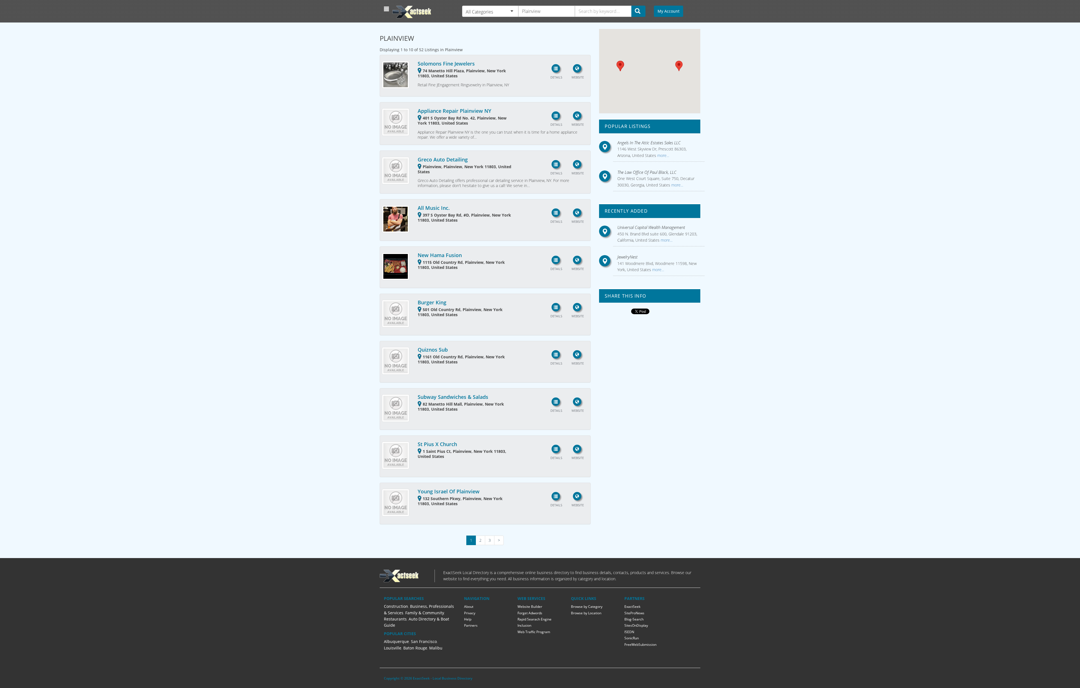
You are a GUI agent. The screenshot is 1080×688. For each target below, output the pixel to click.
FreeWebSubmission (640, 644)
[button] (387, 9)
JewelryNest (627, 257)
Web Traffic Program (534, 631)
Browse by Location (586, 613)
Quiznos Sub (433, 349)
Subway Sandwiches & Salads (453, 397)
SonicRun (631, 638)
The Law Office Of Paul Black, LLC (646, 172)
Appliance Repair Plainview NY (454, 110)
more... (662, 155)
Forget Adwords (530, 613)
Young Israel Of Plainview (449, 491)
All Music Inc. (434, 207)
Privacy (469, 613)
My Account (669, 11)
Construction (396, 606)
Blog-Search (634, 619)
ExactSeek (632, 606)
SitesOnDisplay (636, 625)
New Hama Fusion (440, 255)
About (468, 606)
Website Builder (530, 606)
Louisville (392, 648)
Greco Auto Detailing (443, 159)
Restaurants (395, 619)
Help (467, 619)
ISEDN (629, 631)
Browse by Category (586, 606)
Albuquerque (396, 641)
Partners (471, 625)
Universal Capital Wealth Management (651, 227)
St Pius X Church (437, 444)
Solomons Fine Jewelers (446, 63)
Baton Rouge (415, 648)
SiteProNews (634, 613)
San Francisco (424, 641)
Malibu (435, 648)
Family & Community (424, 612)
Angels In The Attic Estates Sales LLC (649, 142)
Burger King (432, 302)
